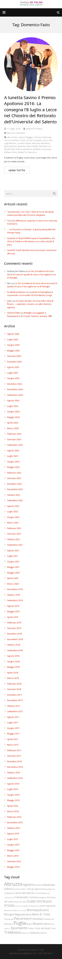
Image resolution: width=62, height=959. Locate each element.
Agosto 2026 (13, 333)
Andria (39, 885)
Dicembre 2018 (14, 633)
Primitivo (36, 919)
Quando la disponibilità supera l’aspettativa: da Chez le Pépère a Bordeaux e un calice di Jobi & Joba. (31, 241)
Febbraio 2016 (14, 816)
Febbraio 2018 (14, 683)
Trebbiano (12, 932)
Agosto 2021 (13, 550)
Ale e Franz (12, 137)
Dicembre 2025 (14, 361)
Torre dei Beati (42, 928)
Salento (47, 923)
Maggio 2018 (13, 666)
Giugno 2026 (13, 344)
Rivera (29, 923)
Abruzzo (13, 884)
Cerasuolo (21, 897)
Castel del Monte (24, 893)
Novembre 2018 (15, 639)
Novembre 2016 (15, 766)
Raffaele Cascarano (42, 149)
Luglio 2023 (12, 455)
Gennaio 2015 (14, 861)
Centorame (9, 897)
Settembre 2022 (15, 500)
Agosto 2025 (13, 367)
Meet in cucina (19, 910)
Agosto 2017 (13, 717)
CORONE (33, 897)
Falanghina (42, 897)
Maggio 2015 (13, 850)
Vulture (43, 932)
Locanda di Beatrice (29, 906)
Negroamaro (22, 914)
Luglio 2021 (12, 555)
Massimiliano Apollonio (15, 146)
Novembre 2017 (15, 700)
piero (9, 300)
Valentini (25, 933)
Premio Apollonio (24, 149)
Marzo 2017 (13, 744)
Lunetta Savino (24, 143)
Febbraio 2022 (14, 528)
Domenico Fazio (18, 140)
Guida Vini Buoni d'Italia (28, 903)
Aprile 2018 (12, 672)
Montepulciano (38, 910)
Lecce (45, 140)
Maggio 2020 (13, 572)
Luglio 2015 (12, 839)
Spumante (19, 928)
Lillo (50, 140)
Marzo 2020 (13, 583)
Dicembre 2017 (14, 694)
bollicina (8, 888)
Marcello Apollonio (41, 143)
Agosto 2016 (13, 783)
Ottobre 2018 (13, 644)
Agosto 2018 (13, 655)
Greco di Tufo (19, 901)
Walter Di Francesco (27, 152)
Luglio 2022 (12, 511)
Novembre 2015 (15, 822)
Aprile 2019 (12, 617)
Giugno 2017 (13, 728)
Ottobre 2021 (13, 539)
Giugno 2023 (13, 461)
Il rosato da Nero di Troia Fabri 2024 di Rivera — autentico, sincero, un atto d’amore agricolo (30, 304)
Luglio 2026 (12, 339)
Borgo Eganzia (35, 888)
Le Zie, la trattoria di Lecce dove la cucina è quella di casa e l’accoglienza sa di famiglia (31, 274)
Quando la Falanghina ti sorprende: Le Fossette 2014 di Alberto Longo (30, 294)
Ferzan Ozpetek (34, 140)
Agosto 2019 (13, 605)
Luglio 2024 (12, 406)
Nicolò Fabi (9, 149)
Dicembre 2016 (14, 761)
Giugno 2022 (13, 517)
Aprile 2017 (12, 739)
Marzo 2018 (13, 678)
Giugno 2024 (13, 411)
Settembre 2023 (15, 444)
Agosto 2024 (13, 400)
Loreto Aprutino (47, 905)
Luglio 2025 (12, 372)
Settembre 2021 (15, 544)
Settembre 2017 (15, 711)
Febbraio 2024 (14, 433)
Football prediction (16, 292)
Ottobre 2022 (13, 494)
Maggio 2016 (13, 800)
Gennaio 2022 (14, 533)
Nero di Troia (41, 914)
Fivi (48, 897)
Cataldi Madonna (42, 893)
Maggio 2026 (13, 350)
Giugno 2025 (13, 378)
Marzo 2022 (13, 522)
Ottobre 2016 (13, 772)
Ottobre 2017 (13, 705)
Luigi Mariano (10, 143)
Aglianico (29, 885)
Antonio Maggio (26, 137)
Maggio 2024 (13, 417)
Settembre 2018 (15, 650)
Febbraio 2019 (14, 622)
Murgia (9, 914)
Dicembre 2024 (14, 383)
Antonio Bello (13, 312)
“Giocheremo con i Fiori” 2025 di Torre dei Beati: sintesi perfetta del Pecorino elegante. (30, 213)
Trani (53, 928)
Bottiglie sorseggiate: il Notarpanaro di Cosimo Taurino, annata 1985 (29, 314)
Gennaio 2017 (14, 755)
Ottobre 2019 (13, 594)
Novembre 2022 (15, 489)
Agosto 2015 (13, 833)
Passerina (9, 919)
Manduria (8, 910)
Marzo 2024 (13, 428)
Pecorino (21, 918)
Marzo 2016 (13, 811)
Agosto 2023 (13, 450)
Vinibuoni (35, 932)
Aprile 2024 (12, 422)
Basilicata (49, 885)
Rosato (37, 924)
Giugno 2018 (13, 661)
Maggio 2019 (13, 611)
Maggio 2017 (13, 733)
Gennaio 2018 (14, 689)
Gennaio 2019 (14, 628)
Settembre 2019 (15, 600)
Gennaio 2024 (14, 439)
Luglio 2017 (12, 722)
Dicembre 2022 (14, 483)
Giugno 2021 (13, 561)
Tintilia (31, 928)
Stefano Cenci (10, 152)
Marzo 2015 (13, 855)
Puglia (20, 923)
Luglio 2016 (12, 789)
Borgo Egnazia (49, 889)
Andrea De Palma (34, 128)
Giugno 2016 (13, 794)
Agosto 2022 (13, 506)
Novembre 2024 (15, 389)
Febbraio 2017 (14, 750)
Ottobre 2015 (13, 828)
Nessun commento (16, 133)
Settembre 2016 (15, 778)
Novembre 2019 (15, 589)
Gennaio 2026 (14, 356)
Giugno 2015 (13, 844)
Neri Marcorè (45, 146)
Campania (9, 893)
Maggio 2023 (13, 467)
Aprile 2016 (12, 805)
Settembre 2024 (15, 394)
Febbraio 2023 (14, 472)
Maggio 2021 (13, 567)
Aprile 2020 (12, 578)
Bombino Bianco (20, 889)
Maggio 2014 (13, 866)
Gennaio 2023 (14, 478)
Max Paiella (32, 146)
